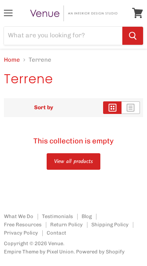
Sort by (43, 108)
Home (12, 60)
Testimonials (57, 216)
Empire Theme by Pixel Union (39, 252)
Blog (87, 216)
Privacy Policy (21, 233)
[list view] (131, 107)
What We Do (18, 216)
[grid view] (112, 107)
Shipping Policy (110, 224)
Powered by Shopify (100, 252)
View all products (73, 161)
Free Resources (23, 224)
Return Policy (66, 224)
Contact (56, 233)
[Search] (132, 36)
